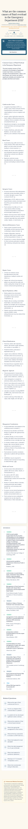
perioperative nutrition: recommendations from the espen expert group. (15, 633)
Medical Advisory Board (14, 23)
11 (9, 488)
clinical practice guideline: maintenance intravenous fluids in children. (15, 563)
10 (15, 461)
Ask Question (13, 52)
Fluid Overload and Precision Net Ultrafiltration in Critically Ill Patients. (15, 675)
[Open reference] (24, 532)
